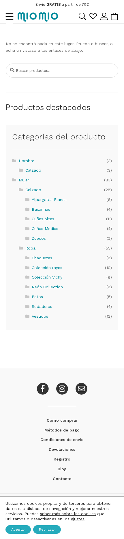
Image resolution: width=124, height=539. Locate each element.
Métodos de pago (62, 430)
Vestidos (40, 316)
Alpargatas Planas (49, 199)
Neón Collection (47, 287)
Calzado (33, 170)
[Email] (81, 388)
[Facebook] (43, 388)
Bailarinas (41, 209)
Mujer (24, 180)
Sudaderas (42, 306)
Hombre (26, 160)
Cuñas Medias (45, 228)
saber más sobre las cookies (68, 513)
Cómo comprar (62, 420)
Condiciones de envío (62, 439)
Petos (37, 296)
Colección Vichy (47, 277)
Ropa (30, 248)
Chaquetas (42, 258)
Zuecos (39, 238)
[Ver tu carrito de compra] (114, 16)
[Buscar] (82, 16)
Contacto (62, 478)
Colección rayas (47, 267)
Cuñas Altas (43, 218)
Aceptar (18, 530)
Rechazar (47, 530)
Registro (62, 459)
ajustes (77, 519)
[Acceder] (104, 16)
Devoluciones (62, 449)
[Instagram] (62, 388)
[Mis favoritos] (93, 16)
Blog (62, 469)
